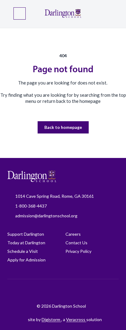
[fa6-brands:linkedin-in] (72, 291)
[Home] (63, 14)
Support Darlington (25, 234)
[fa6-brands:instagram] (41, 291)
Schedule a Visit (22, 251)
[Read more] (26, 291)
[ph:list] (19, 13)
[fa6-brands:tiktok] (57, 291)
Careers (73, 234)
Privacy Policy (78, 251)
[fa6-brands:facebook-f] (26, 291)
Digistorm (51, 319)
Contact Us (76, 242)
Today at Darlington (26, 242)
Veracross (76, 319)
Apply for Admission (26, 259)
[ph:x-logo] (103, 291)
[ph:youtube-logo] (87, 291)
